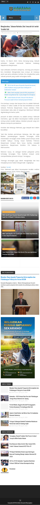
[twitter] (28, 2)
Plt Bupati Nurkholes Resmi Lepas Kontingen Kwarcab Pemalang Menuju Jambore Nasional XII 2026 (23, 454)
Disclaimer (12, 469)
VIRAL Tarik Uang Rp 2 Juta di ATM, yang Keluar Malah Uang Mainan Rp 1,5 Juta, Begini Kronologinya (19, 234)
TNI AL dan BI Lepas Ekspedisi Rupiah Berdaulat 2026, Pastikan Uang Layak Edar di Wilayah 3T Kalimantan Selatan (20, 87)
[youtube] (38, 2)
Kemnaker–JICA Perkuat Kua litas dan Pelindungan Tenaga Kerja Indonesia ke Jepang (24, 397)
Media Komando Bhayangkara (25, 503)
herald (9, 167)
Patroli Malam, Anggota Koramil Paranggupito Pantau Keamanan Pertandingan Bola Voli (22, 406)
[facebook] (30, 2)
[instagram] (33, 2)
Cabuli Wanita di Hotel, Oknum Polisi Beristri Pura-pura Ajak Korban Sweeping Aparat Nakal (19, 253)
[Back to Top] (20, 500)
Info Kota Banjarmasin (25, 33)
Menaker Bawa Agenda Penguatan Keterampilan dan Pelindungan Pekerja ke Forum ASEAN (18, 278)
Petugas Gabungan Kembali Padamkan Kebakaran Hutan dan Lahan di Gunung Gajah (23, 422)
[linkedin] (35, 2)
